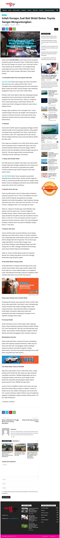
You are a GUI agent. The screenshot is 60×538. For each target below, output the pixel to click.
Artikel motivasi (44, 512)
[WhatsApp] (14, 29)
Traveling (35, 10)
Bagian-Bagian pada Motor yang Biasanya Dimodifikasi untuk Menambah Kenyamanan (32, 455)
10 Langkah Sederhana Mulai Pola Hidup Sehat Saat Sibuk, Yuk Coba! (48, 58)
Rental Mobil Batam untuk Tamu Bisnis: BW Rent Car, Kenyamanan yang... (53, 161)
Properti (41, 10)
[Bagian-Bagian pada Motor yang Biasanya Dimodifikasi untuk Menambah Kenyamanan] (33, 447)
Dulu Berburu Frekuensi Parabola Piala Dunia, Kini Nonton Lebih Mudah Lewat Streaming (49, 48)
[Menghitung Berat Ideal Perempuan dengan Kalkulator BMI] (44, 175)
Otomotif (23, 10)
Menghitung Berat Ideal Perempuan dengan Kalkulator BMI (52, 175)
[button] (57, 10)
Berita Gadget (16, 10)
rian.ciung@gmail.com (14, 518)
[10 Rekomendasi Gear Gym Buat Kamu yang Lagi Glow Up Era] (44, 168)
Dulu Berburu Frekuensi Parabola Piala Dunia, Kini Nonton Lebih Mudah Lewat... (33, 526)
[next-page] (38, 441)
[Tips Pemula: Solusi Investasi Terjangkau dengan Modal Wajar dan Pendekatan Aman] (44, 100)
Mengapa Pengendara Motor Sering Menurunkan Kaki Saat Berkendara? (7, 454)
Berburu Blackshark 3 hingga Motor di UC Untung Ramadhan (10, 421)
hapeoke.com (45, 536)
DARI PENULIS (16, 441)
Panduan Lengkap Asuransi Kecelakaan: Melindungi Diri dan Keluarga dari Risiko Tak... (53, 117)
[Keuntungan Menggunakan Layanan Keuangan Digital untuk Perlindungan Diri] (49, 68)
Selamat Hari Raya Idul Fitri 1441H (30, 420)
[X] (7, 29)
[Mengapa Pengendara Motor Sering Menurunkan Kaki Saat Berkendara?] (7, 447)
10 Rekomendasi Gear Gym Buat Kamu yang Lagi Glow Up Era (53, 168)
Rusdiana (7, 24)
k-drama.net (52, 536)
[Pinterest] (10, 29)
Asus (42, 522)
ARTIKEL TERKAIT (6, 441)
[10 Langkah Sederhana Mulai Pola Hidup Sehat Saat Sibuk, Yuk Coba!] (44, 154)
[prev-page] (36, 441)
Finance (29, 10)
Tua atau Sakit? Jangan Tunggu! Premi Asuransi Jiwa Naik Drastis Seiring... (53, 108)
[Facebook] (3, 29)
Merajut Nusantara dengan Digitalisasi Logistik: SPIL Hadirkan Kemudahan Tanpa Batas (49, 54)
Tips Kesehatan (44, 519)
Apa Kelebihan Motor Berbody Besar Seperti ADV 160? (20, 454)
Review (9, 10)
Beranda (5, 10)
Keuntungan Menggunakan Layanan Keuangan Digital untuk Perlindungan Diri (49, 42)
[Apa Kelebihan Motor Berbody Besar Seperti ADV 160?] (20, 447)
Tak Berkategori (44, 508)
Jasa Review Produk (49, 10)
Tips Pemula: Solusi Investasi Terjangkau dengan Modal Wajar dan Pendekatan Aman (53, 101)
